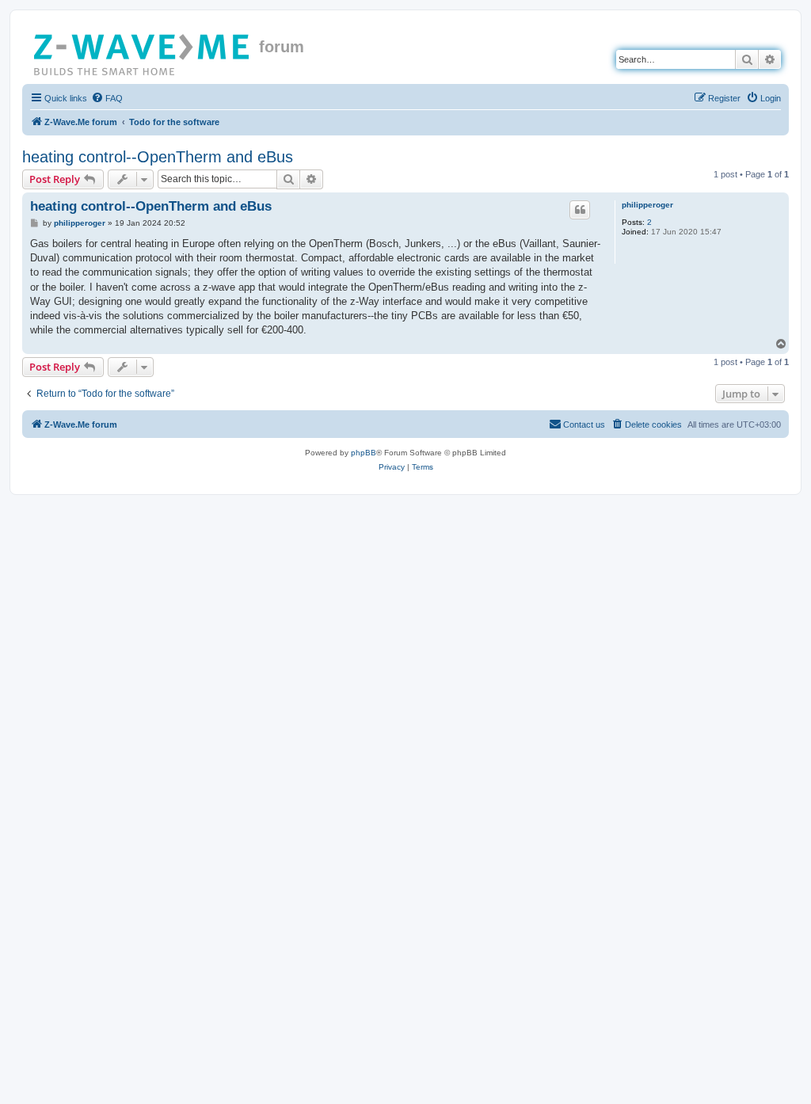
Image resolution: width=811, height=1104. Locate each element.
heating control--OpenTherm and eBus (157, 157)
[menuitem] (107, 98)
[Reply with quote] (579, 209)
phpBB (363, 452)
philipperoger (647, 204)
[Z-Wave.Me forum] (142, 51)
